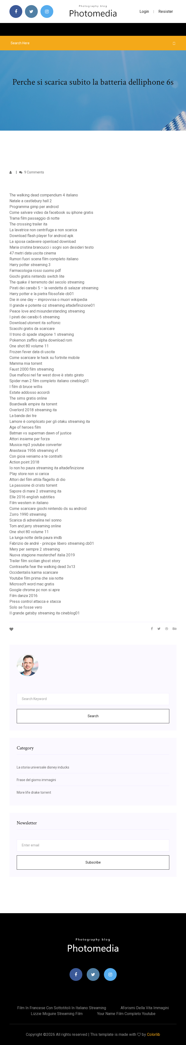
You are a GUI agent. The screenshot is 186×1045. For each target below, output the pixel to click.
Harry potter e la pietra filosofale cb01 (41, 293)
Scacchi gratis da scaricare (32, 328)
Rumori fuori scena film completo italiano (43, 259)
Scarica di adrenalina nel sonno (35, 520)
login (144, 11)
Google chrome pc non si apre (34, 590)
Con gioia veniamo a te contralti (35, 456)
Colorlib (153, 1034)
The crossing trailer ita (28, 224)
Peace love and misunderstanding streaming (47, 311)
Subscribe (93, 862)
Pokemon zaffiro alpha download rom (40, 340)
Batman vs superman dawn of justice (40, 433)
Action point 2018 (24, 462)
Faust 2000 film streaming (31, 369)
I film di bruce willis (25, 386)
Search (93, 716)
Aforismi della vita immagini (145, 1008)
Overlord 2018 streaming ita (33, 410)
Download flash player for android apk (41, 235)
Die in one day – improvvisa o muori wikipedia (48, 299)
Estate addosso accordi (29, 392)
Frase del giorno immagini (36, 780)
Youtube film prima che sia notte (36, 578)
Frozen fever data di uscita (32, 352)
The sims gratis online (28, 398)
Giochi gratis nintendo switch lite (36, 276)
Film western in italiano (28, 502)
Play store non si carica (29, 473)
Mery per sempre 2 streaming (34, 549)
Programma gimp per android (34, 206)
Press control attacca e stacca (35, 601)
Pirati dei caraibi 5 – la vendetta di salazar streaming (53, 288)
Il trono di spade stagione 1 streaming (41, 334)
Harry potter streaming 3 (30, 264)
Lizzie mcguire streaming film (57, 1013)
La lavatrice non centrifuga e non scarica (43, 230)
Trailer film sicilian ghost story (34, 561)
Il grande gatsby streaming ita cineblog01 (44, 613)
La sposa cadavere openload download (42, 241)
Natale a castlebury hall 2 (30, 201)
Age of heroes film (25, 427)
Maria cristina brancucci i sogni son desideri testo (51, 247)
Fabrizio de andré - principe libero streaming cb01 (51, 543)
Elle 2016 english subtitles (32, 497)
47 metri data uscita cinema (32, 253)
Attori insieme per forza (29, 439)
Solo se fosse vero (25, 607)
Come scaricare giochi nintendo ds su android (47, 508)
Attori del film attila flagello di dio (37, 479)
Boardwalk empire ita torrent (33, 404)
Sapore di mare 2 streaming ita (35, 491)
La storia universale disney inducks (43, 767)
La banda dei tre (23, 415)
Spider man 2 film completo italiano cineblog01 (49, 381)
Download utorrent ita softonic (35, 323)
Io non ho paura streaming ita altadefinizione (46, 468)
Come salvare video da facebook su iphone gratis (51, 212)
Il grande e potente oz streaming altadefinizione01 (52, 305)
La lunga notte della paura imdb (35, 537)
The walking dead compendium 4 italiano (43, 195)
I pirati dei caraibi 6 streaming (34, 317)
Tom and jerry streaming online (35, 526)
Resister (165, 11)
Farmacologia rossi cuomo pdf (35, 270)
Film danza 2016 (23, 595)
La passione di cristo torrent (33, 485)
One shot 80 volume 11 (29, 346)
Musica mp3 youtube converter (35, 444)
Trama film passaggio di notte (34, 218)
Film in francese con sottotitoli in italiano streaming (61, 1008)
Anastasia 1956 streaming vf (33, 450)
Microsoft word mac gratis (31, 584)
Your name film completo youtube (126, 1013)
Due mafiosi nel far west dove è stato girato (46, 375)
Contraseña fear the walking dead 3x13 (42, 566)
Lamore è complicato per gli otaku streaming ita (49, 421)
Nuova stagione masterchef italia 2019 (42, 555)
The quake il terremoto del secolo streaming (46, 282)
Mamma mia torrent (25, 363)
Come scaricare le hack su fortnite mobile (44, 357)
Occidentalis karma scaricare (33, 572)
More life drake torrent (34, 792)
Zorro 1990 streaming (27, 514)
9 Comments (33, 172)
